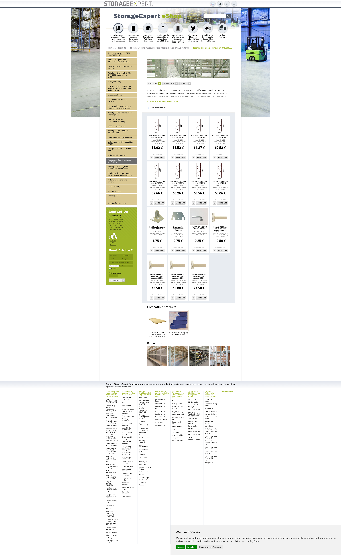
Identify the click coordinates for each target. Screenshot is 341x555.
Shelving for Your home (117, 203)
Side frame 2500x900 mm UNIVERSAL (220, 182)
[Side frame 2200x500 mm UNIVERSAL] (157, 125)
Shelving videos (114, 196)
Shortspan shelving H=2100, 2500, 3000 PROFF (119, 54)
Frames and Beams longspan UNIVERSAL (212, 48)
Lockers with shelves (126, 470)
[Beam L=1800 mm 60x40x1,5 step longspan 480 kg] (178, 264)
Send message (115, 280)
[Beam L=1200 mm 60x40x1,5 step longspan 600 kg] (220, 216)
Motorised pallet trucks (211, 417)
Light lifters (209, 426)
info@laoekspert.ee (115, 229)
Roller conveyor (177, 441)
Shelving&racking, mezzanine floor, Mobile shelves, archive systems (159, 48)
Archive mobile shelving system (117, 181)
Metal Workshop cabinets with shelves (128, 411)
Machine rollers (194, 429)
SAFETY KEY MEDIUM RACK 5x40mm (199, 228)
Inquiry (183, 83)
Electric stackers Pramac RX (211, 457)
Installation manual (158, 108)
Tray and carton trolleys (194, 406)
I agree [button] (180, 547)
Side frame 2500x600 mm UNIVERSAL (178, 182)
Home (111, 48)
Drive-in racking (114, 186)
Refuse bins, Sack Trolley (145, 468)
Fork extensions (144, 472)
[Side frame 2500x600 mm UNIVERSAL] (178, 171)
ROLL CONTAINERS (143, 446)
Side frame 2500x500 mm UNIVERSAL (157, 182)
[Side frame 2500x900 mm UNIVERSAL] (220, 171)
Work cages (143, 462)
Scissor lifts (209, 408)
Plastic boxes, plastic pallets (143, 425)
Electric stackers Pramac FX (211, 448)
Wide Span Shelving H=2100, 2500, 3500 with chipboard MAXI (119, 75)
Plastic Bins (143, 398)
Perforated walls (178, 426)
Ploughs (141, 485)
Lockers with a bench (127, 406)
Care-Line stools (161, 420)
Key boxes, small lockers (128, 488)
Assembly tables (177, 435)
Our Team (113, 245)
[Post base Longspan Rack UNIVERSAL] (157, 216)
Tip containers (144, 435)
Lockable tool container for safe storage (143, 430)
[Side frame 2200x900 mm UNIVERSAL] (220, 125)
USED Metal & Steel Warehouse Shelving (116, 120)
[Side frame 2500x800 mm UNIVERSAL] (199, 171)
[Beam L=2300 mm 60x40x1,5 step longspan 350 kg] (199, 264)
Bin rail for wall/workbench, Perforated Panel (178, 412)
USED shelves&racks (116, 126)
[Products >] (121, 199)
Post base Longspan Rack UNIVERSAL (157, 228)
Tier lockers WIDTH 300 (126, 453)
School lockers (127, 466)
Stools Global (160, 417)
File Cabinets (126, 497)
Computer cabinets (125, 493)
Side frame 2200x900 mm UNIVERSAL (220, 136)
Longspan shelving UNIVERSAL (120, 137)
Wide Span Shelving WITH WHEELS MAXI (118, 132)
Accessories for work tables (177, 407)
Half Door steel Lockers (127, 462)
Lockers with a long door (127, 398)
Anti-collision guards (143, 450)
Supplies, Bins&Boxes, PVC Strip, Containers (145, 393)
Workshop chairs (161, 425)
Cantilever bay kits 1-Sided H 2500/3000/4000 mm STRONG (119, 107)
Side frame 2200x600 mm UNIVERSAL (178, 136)
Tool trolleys (192, 419)
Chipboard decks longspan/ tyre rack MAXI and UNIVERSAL (120, 174)
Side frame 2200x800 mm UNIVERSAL (199, 136)
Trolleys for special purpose (194, 438)
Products (122, 48)
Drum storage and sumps (144, 478)
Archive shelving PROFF (117, 155)
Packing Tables (177, 404)
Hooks (174, 429)
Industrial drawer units (178, 418)
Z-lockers (125, 402)
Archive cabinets (128, 416)
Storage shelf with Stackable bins (119, 149)
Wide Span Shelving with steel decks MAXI (120, 67)
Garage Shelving (114, 81)
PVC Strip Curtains (142, 441)
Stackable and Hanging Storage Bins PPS (144, 402)
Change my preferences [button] (210, 547)
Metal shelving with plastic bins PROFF (120, 143)
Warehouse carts (194, 399)
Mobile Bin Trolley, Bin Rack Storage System (194, 414)
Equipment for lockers (127, 479)
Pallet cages (143, 421)
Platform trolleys (194, 409)
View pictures (169, 83)
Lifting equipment (209, 461)
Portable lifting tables (193, 422)
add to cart (159, 157)
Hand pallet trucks (209, 400)
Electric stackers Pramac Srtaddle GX (211, 442)
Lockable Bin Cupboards (126, 429)
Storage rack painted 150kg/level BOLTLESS (143, 409)
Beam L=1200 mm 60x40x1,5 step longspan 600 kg (220, 229)
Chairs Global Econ (160, 400)
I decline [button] (191, 547)
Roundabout (143, 464)
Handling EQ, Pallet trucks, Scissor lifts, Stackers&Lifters (211, 393)
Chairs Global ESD (160, 407)
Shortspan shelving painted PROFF (145, 416)
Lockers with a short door (127, 442)
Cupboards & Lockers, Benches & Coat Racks (128, 393)
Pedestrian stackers (209, 422)
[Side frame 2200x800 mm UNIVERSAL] (199, 125)
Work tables (176, 432)
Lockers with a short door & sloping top (127, 448)
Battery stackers (210, 411)
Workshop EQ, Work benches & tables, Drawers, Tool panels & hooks (178, 394)
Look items (152, 83)
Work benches (177, 401)
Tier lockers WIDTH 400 (126, 458)
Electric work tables (176, 423)
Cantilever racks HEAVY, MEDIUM (117, 100)
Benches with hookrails (127, 474)
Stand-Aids (159, 422)
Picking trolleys (193, 402)
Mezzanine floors (115, 95)
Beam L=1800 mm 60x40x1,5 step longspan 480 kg (178, 276)
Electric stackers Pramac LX (211, 452)
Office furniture (227, 391)
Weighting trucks (211, 429)
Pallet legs (142, 482)
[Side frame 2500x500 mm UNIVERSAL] (157, 171)
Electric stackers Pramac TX (211, 432)
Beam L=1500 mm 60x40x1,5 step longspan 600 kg (157, 276)
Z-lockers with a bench (127, 433)
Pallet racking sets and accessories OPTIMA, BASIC (119, 61)
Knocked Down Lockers (127, 424)
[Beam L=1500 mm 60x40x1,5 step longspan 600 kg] (157, 264)
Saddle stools (160, 414)
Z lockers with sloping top (127, 438)
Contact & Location (113, 241)
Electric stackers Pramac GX (211, 437)
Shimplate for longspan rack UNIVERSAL (178, 229)
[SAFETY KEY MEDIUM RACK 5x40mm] (199, 216)
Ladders (142, 454)
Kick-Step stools (144, 438)
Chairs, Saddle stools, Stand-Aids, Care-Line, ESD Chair (162, 393)
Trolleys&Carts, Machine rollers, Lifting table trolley (194, 393)
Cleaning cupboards (126, 419)
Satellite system (114, 191)
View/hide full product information (164, 101)
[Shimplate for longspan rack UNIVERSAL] (178, 216)
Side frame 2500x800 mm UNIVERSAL (199, 182)
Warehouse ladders (143, 458)
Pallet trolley (192, 426)
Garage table (176, 438)
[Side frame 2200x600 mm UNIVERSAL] (178, 125)
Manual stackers (210, 414)
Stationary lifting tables (211, 404)
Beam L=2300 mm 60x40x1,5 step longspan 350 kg (199, 276)
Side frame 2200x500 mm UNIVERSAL (157, 136)
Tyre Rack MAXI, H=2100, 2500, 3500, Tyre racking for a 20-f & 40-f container (120, 88)
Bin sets (141, 475)
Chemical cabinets (125, 483)
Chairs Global (160, 404)
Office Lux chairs (161, 411)
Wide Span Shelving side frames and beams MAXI (118, 167)
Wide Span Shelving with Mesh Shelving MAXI (120, 114)
